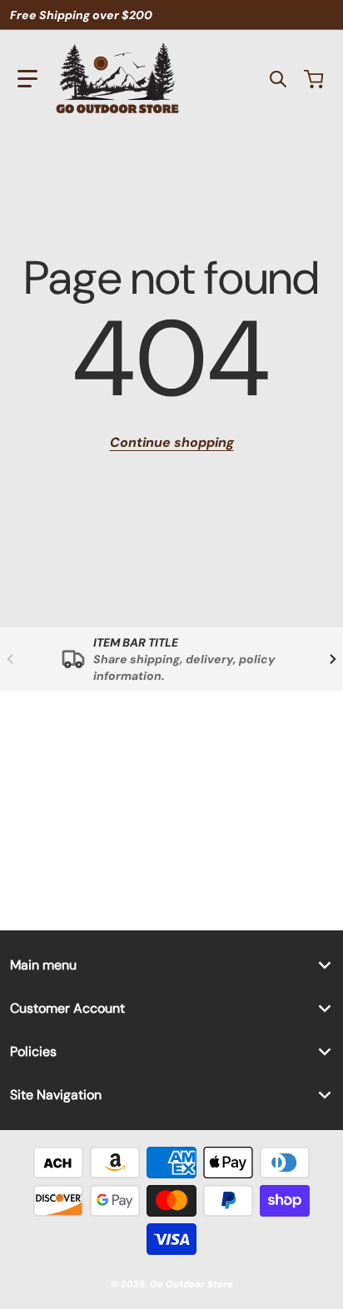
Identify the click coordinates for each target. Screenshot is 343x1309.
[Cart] (315, 79)
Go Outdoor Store (191, 1284)
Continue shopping (172, 442)
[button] (27, 79)
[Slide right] (333, 659)
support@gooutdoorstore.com (190, 758)
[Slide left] (10, 659)
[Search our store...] (278, 79)
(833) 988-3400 (146, 802)
